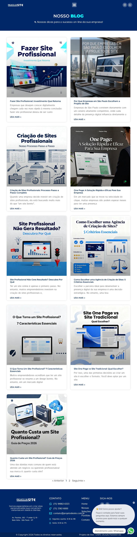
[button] (74, 5)
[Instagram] (125, 5)
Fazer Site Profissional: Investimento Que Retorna (35, 101)
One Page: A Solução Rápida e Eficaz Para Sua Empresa (97, 191)
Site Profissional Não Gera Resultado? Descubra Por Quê (36, 280)
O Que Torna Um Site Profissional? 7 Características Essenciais (36, 369)
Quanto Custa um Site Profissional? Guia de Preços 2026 (36, 459)
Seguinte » (78, 480)
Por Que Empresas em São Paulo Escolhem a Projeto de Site (97, 102)
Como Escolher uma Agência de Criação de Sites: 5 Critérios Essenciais (100, 280)
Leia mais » (15, 116)
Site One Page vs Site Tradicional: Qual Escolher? (98, 368)
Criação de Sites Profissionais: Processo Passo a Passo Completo (34, 191)
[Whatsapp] (130, 5)
